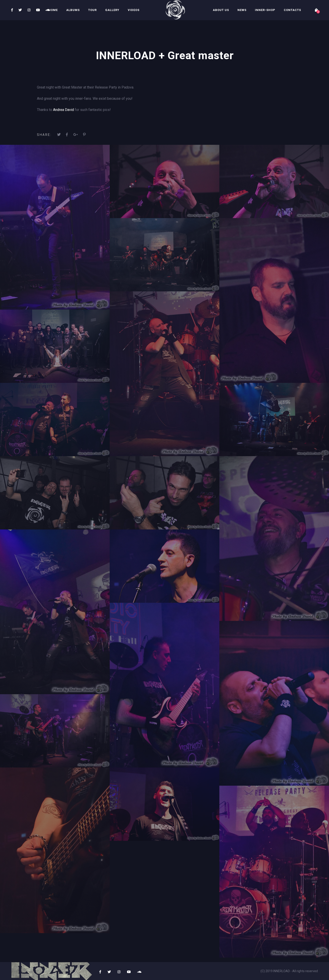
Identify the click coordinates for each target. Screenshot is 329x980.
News (241, 10)
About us (221, 10)
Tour (92, 10)
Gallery (112, 10)
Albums (73, 10)
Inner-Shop (265, 10)
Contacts (292, 10)
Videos (133, 10)
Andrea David (63, 110)
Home (53, 10)
